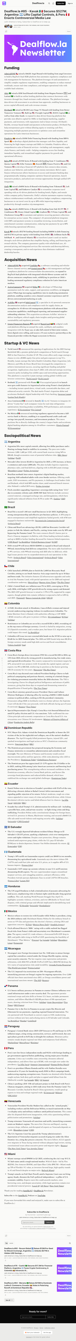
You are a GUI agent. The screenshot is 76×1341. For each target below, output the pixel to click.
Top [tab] (6, 1243)
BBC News (62, 455)
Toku (6, 209)
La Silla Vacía (23, 1064)
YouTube (41, 1195)
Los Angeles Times (35, 1148)
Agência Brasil (14, 523)
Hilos (35, 287)
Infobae (11, 458)
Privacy (36, 1328)
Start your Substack (33, 1332)
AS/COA (17, 803)
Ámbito (57, 498)
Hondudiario (44, 905)
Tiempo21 (20, 598)
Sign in (70, 3)
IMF (63, 498)
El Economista (24, 409)
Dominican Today (28, 759)
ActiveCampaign (15, 287)
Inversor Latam (64, 394)
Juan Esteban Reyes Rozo (21, 25)
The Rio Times (63, 582)
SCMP (54, 542)
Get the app (47, 1332)
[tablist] (9, 1243)
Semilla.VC (27, 1190)
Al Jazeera (44, 1080)
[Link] (1, 67)
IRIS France (19, 1005)
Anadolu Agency (57, 924)
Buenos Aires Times (47, 582)
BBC (31, 744)
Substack (29, 1337)
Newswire (38, 669)
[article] (38, 1254)
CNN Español (23, 821)
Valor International (35, 557)
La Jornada (44, 940)
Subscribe (60, 3)
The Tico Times (40, 688)
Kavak (7, 231)
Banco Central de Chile (35, 598)
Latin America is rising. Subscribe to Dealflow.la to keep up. (23, 1256)
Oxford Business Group (41, 542)
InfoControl (30, 302)
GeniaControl (37, 268)
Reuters (11, 501)
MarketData (13, 1042)
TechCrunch (31, 378)
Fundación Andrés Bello (24, 722)
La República (24, 542)
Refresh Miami (48, 1170)
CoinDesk (32, 1020)
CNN (31, 1130)
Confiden (34, 265)
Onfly (6, 186)
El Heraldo (24, 905)
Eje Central (36, 409)
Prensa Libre (27, 865)
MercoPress (33, 582)
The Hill (37, 980)
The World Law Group (17, 968)
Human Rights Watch (60, 1064)
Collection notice (49, 1328)
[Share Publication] (53, 3)
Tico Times (31, 706)
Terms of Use (47, 1226)
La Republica (13, 1020)
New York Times (57, 1186)
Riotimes (34, 1042)
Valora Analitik (14, 645)
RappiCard (45, 324)
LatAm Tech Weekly (16, 397)
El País (65, 617)
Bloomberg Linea (15, 470)
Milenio (59, 1092)
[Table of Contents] (2, 670)
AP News (44, 1186)
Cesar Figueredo (44, 25)
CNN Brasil (13, 542)
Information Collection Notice (37, 1228)
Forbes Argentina (31, 470)
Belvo (6, 161)
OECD (49, 598)
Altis (6, 93)
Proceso (35, 940)
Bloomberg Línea (21, 1130)
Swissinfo (12, 821)
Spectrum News (21, 744)
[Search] (49, 3)
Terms (41, 1328)
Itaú (23, 645)
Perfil (18, 458)
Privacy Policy (52, 1228)
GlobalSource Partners (46, 759)
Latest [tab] (11, 1243)
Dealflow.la (38, 1190)
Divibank (8, 110)
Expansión (18, 943)
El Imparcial (49, 1092)
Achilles (11, 302)
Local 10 (35, 1186)
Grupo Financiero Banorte (19, 324)
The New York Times (17, 1148)
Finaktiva (8, 138)
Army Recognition (54, 1002)
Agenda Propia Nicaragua (60, 965)
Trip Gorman (32, 25)
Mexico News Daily (41, 924)
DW (20, 846)
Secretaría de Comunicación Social (49, 520)
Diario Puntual (63, 425)
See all (8, 1300)
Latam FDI (24, 880)
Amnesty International (40, 1064)
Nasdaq (23, 1020)
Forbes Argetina (42, 486)
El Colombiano (54, 617)
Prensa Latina (34, 968)
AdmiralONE (9, 73)
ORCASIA (12, 1095)
